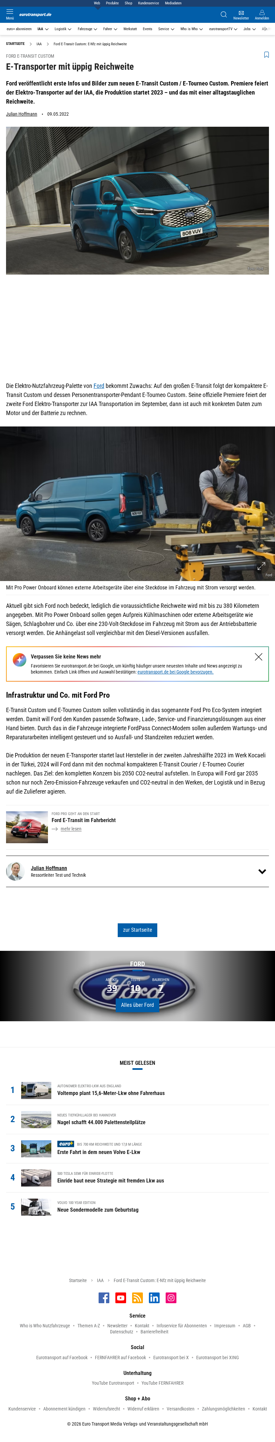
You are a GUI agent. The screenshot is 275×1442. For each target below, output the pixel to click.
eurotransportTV (220, 29)
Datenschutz (121, 1331)
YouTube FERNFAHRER (162, 1383)
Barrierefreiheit (154, 1331)
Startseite (78, 1280)
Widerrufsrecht (106, 1408)
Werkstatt (130, 29)
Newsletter (117, 1325)
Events (147, 29)
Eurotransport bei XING (217, 1357)
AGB (247, 1325)
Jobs (247, 29)
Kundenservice (148, 3)
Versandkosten (181, 1408)
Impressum (224, 1325)
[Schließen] (259, 657)
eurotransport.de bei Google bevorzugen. (176, 672)
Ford (99, 385)
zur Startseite (137, 930)
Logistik (60, 29)
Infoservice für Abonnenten (182, 1325)
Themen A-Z (88, 1325)
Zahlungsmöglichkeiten (223, 1408)
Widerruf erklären (143, 1408)
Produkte (112, 3)
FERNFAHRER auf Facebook (120, 1357)
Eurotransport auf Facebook (62, 1357)
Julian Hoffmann (21, 114)
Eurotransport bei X (171, 1357)
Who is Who (189, 29)
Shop (128, 3)
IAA (40, 29)
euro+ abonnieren (19, 29)
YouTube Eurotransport (113, 1383)
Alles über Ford (137, 1005)
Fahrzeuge (85, 29)
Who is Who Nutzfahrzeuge (45, 1325)
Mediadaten (173, 3)
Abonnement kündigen (64, 1408)
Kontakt (142, 1325)
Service (163, 29)
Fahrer (107, 29)
